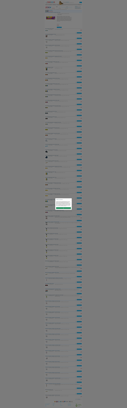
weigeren (59, 205)
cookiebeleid (60, 204)
